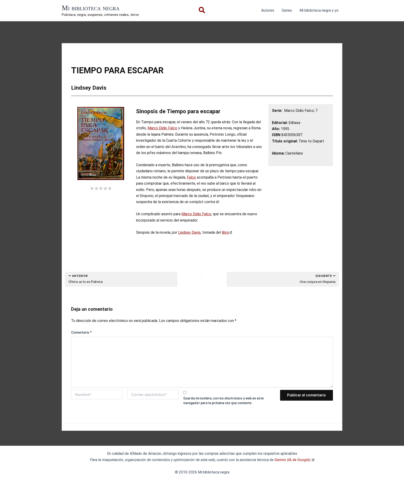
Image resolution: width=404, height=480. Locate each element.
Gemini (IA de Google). (292, 460)
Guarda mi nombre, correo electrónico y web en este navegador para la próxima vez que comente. (223, 400)
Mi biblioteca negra (90, 8)
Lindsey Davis (189, 232)
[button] (202, 11)
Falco (191, 177)
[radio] (92, 189)
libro (225, 232)
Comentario (81, 332)
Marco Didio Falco (162, 128)
